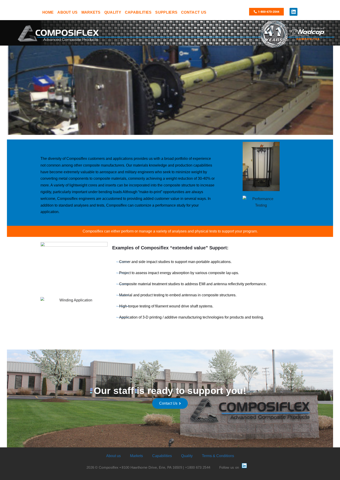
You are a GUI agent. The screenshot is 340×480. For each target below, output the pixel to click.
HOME (48, 12)
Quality (187, 456)
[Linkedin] (293, 12)
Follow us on (229, 467)
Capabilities (162, 456)
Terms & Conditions (218, 456)
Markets (136, 456)
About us (113, 456)
